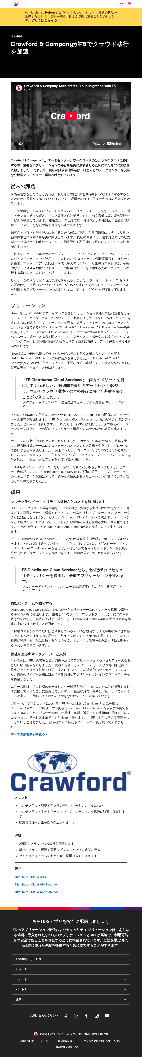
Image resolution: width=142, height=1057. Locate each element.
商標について (26, 1041)
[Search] (121, 3)
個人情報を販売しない (67, 1046)
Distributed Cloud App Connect (36, 892)
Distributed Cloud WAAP (31, 877)
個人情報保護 (64, 1041)
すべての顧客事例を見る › (29, 734)
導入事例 (16, 36)
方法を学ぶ (112, 940)
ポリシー (46, 1041)
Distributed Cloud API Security (36, 884)
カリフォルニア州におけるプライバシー (101, 1041)
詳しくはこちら (43, 20)
